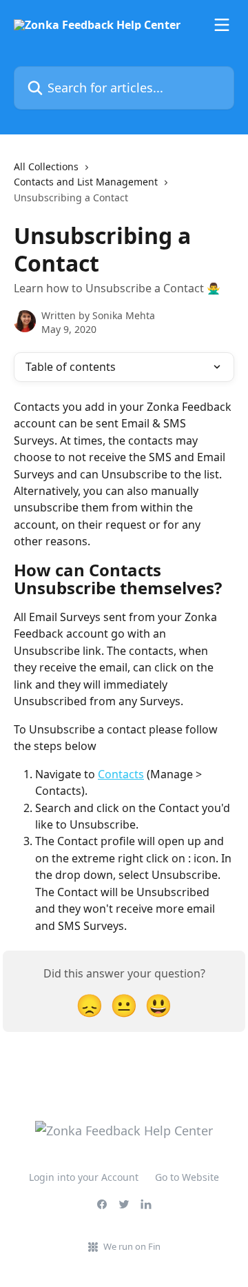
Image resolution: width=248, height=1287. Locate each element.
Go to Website (187, 1177)
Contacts (121, 774)
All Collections (46, 166)
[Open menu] (221, 25)
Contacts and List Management (86, 181)
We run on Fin (132, 1246)
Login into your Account (83, 1177)
